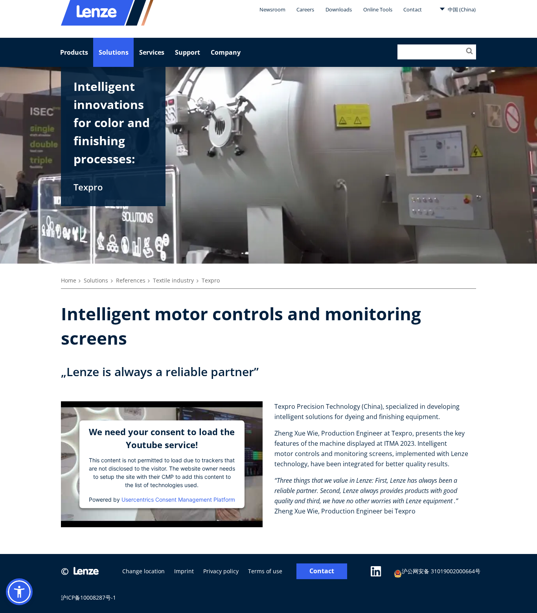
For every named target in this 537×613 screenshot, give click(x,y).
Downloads (339, 9)
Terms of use (265, 571)
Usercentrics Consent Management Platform (178, 499)
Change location (143, 571)
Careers (305, 9)
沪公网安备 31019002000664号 (441, 571)
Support (187, 52)
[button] (19, 591)
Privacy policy (221, 571)
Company (226, 52)
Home (68, 280)
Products (74, 52)
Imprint (184, 571)
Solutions (114, 52)
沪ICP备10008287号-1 (88, 597)
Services (151, 52)
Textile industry (173, 280)
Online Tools (377, 9)
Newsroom (272, 9)
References (130, 280)
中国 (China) (461, 9)
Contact (412, 9)
